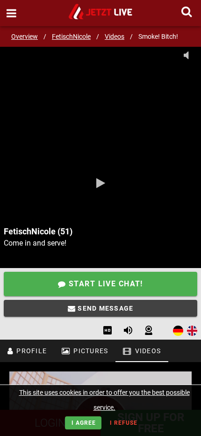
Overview (24, 36)
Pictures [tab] (90, 351)
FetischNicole (71, 36)
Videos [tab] (147, 351)
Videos (114, 36)
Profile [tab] (30, 351)
